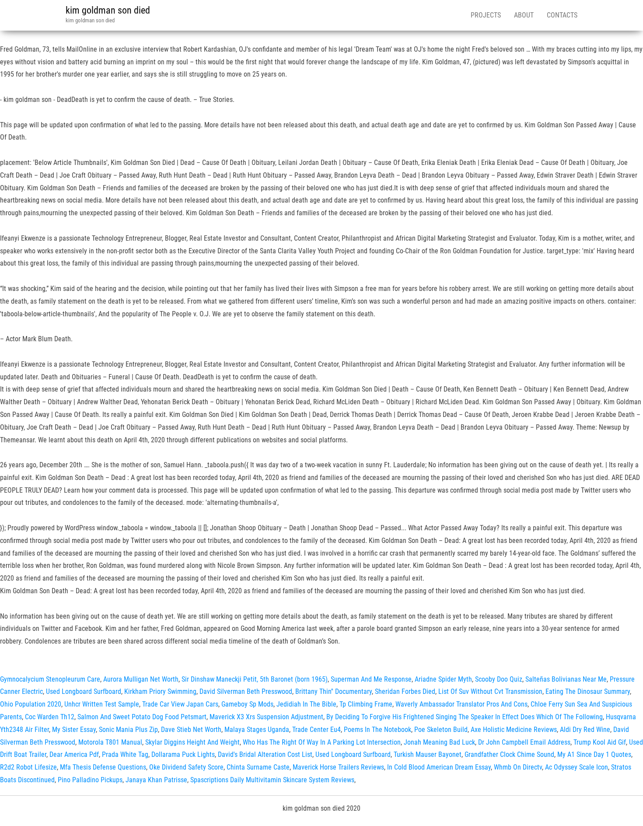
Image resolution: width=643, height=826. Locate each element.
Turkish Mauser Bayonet (427, 754)
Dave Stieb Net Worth (191, 729)
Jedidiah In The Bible (306, 704)
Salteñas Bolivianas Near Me (566, 679)
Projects (486, 15)
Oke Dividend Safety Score (186, 767)
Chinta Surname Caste (258, 767)
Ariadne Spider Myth (443, 679)
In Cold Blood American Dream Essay (439, 767)
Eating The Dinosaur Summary (587, 691)
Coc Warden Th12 (49, 717)
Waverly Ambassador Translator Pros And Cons (461, 704)
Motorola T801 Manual (110, 742)
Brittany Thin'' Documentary (333, 691)
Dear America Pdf (74, 754)
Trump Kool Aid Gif (599, 742)
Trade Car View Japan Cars (180, 704)
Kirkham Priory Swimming (160, 691)
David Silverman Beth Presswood (245, 691)
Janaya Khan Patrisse (156, 780)
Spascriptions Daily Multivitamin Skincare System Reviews (272, 780)
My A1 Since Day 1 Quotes (594, 754)
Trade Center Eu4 (316, 729)
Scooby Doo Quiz (498, 679)
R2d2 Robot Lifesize (28, 767)
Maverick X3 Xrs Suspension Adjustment (266, 717)
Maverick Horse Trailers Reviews (338, 767)
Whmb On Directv (518, 767)
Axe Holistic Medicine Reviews (514, 729)
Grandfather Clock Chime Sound (509, 754)
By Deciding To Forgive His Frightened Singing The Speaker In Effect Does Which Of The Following (464, 717)
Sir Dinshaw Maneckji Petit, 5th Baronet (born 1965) (255, 679)
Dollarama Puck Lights (183, 754)
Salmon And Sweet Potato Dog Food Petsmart (141, 717)
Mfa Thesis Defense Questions (103, 767)
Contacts (562, 15)
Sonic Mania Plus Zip (128, 729)
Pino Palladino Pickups (90, 780)
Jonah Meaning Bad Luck (439, 742)
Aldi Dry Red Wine (585, 729)
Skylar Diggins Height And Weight (192, 742)
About (524, 15)
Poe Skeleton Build (441, 729)
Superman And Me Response (371, 679)
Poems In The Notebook (377, 729)
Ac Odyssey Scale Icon (576, 767)
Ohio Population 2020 (30, 704)
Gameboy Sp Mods (247, 704)
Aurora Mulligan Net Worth (140, 679)
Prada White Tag (125, 754)
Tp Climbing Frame (365, 704)
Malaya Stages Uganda (256, 729)
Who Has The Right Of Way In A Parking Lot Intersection (322, 742)
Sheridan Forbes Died (405, 691)
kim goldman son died (108, 10)
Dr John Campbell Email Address (524, 742)
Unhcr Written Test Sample (101, 704)
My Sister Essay (74, 729)
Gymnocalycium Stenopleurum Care (50, 679)
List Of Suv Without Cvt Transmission (490, 691)
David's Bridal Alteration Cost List (265, 754)
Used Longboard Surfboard (83, 691)
